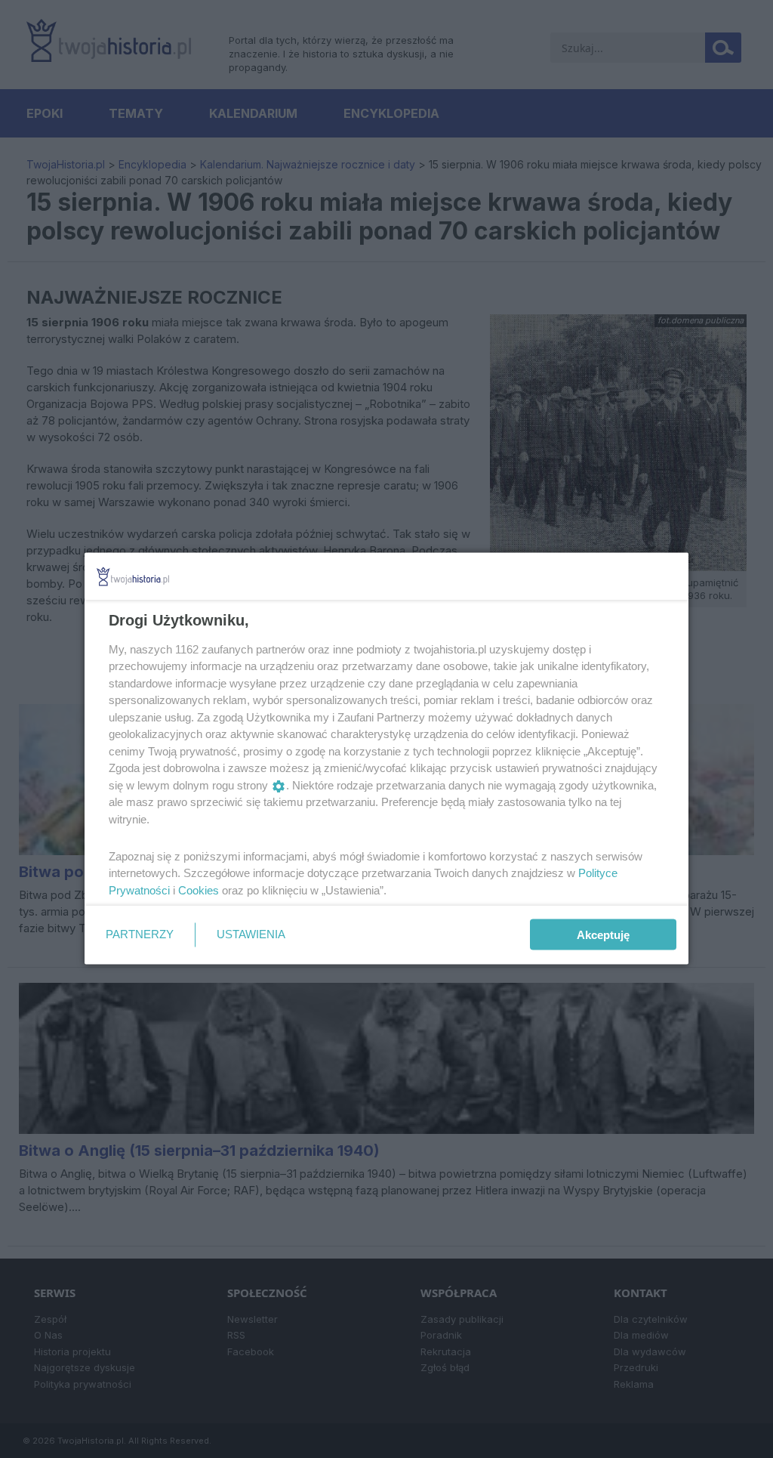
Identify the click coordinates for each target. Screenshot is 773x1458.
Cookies (198, 889)
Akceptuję (603, 934)
